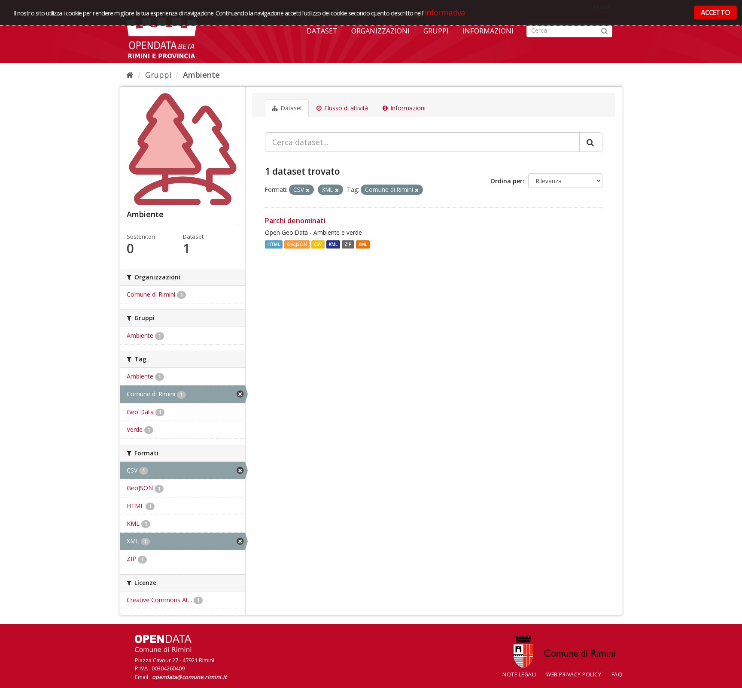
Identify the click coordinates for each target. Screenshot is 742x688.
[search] (590, 142)
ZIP (348, 244)
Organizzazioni (380, 31)
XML (363, 244)
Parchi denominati (295, 220)
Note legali (519, 674)
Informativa (445, 12)
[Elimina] (308, 190)
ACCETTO (715, 12)
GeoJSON (297, 244)
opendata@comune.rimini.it (189, 677)
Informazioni (488, 31)
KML (333, 244)
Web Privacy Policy (573, 674)
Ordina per (506, 181)
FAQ (617, 674)
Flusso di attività (345, 108)
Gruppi (436, 31)
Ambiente (201, 75)
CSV (318, 244)
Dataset (322, 31)
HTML (274, 244)
